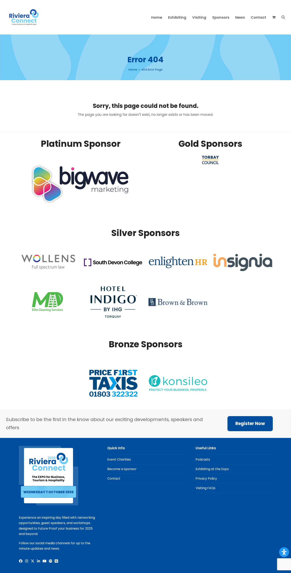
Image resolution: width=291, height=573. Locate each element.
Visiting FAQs (205, 488)
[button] (274, 17)
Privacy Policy (206, 478)
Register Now (250, 423)
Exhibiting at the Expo (212, 469)
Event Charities (119, 459)
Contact (113, 478)
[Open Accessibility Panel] (284, 552)
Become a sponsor (122, 469)
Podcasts (203, 459)
